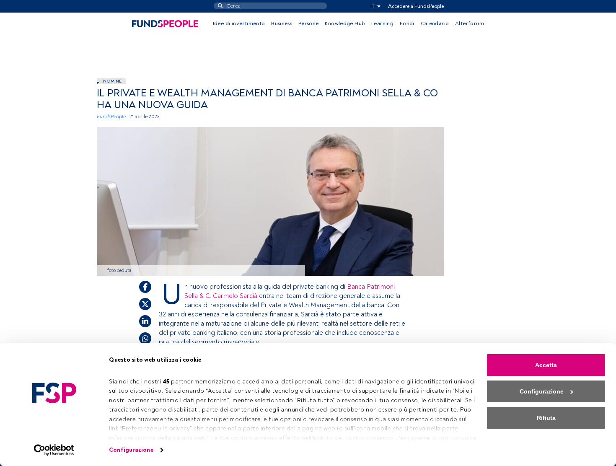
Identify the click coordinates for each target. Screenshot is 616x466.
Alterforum (469, 23)
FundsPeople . (112, 117)
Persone (308, 23)
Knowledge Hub (345, 23)
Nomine (112, 81)
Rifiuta (546, 417)
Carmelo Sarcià (235, 296)
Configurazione (131, 449)
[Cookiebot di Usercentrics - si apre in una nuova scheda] (54, 450)
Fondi (407, 23)
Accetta (546, 365)
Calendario (435, 23)
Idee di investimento (239, 23)
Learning (382, 23)
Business (281, 23)
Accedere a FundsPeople (416, 6)
